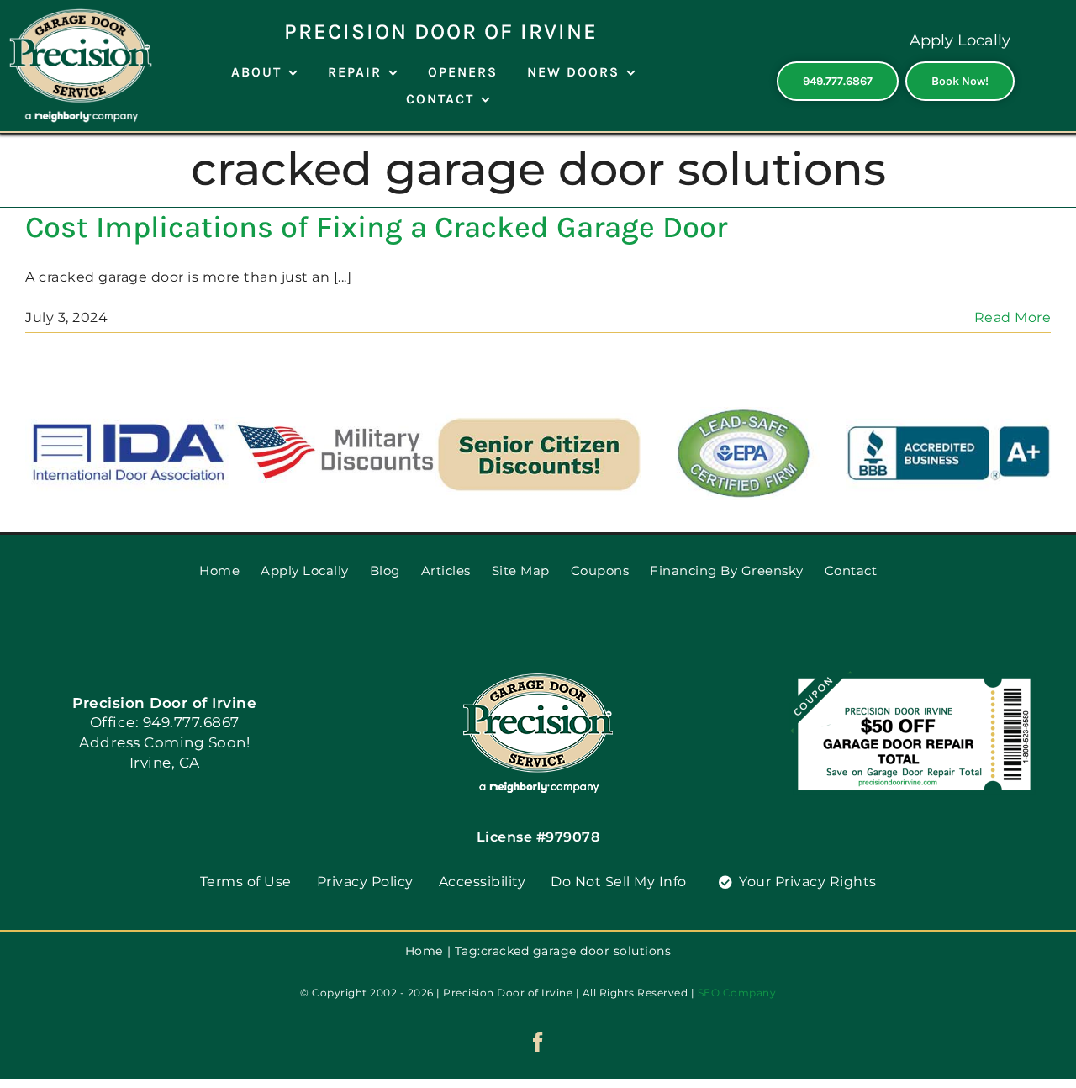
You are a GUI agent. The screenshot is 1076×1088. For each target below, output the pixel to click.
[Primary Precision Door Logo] (80, 15)
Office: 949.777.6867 (165, 722)
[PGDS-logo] (538, 679)
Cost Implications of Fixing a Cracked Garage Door (376, 227)
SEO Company (737, 992)
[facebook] (538, 1042)
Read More (1013, 317)
